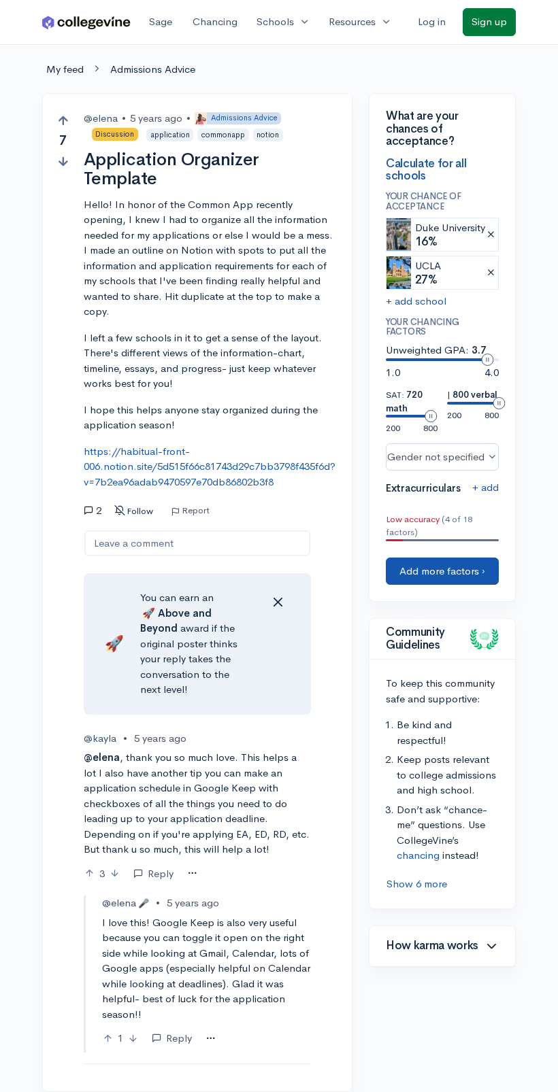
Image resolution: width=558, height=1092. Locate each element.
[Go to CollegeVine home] (86, 22)
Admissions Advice (152, 69)
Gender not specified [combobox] (436, 456)
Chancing (215, 21)
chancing (418, 855)
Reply (161, 873)
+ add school (416, 300)
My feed (65, 69)
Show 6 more (417, 883)
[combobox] (192, 874)
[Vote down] (63, 161)
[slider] (487, 360)
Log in (432, 21)
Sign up (489, 21)
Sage (160, 21)
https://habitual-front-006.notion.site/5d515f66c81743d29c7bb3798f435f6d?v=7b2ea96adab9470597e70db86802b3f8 (209, 466)
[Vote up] (63, 120)
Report (196, 510)
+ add (485, 487)
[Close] (277, 602)
